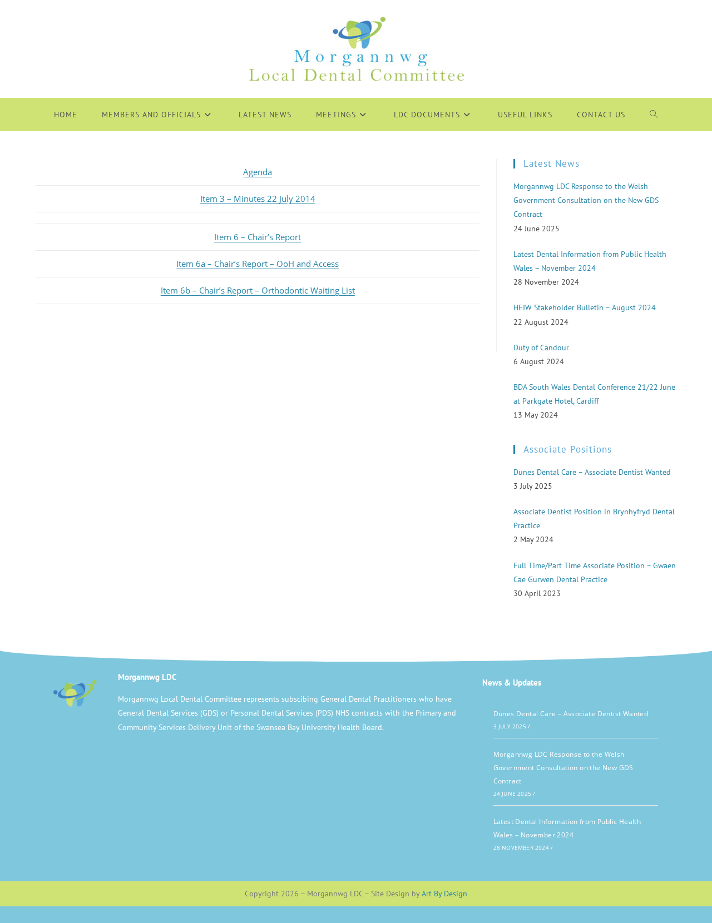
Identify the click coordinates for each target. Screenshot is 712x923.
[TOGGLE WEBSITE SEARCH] (653, 114)
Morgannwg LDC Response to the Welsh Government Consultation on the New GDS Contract (563, 768)
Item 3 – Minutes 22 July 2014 (257, 198)
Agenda (257, 171)
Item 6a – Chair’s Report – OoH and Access (257, 263)
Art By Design (444, 894)
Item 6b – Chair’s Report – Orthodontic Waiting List (258, 290)
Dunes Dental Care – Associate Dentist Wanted (571, 713)
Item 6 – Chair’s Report (257, 236)
